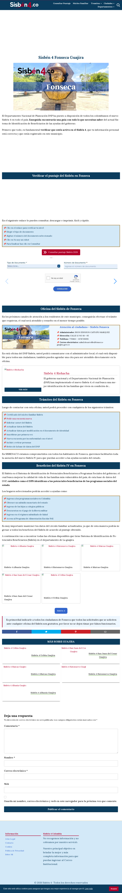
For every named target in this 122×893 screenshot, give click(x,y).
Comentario (12, 725)
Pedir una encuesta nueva (19, 418)
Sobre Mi (9, 854)
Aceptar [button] (114, 889)
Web (6, 784)
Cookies (8, 847)
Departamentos (105, 6)
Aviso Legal (10, 839)
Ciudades (108, 3)
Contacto (9, 843)
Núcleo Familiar (81, 3)
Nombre (9, 757)
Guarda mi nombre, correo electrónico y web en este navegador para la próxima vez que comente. (60, 801)
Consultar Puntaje (62, 3)
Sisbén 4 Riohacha (56, 373)
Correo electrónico (16, 770)
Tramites (95, 3)
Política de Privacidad (14, 851)
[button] (61, 252)
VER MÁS (23, 389)
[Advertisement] (61, 29)
